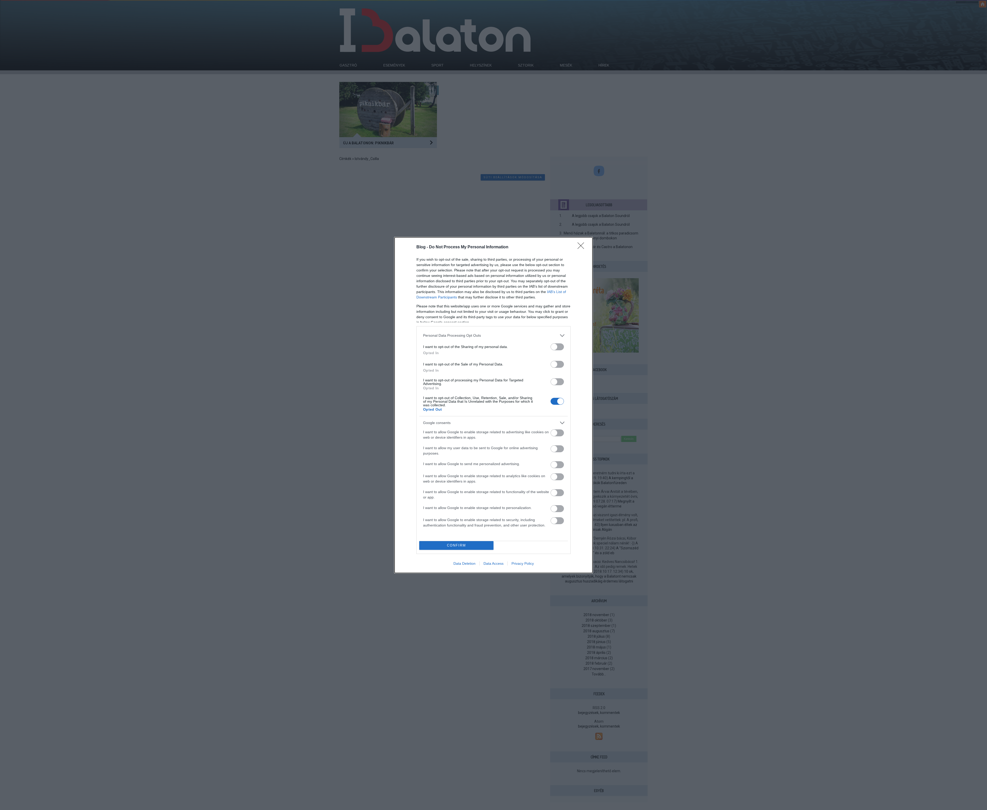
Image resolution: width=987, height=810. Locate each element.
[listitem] (493, 335)
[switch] (557, 346)
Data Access (493, 563)
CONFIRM (456, 545)
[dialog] (493, 405)
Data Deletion (464, 563)
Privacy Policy (522, 563)
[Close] (582, 247)
